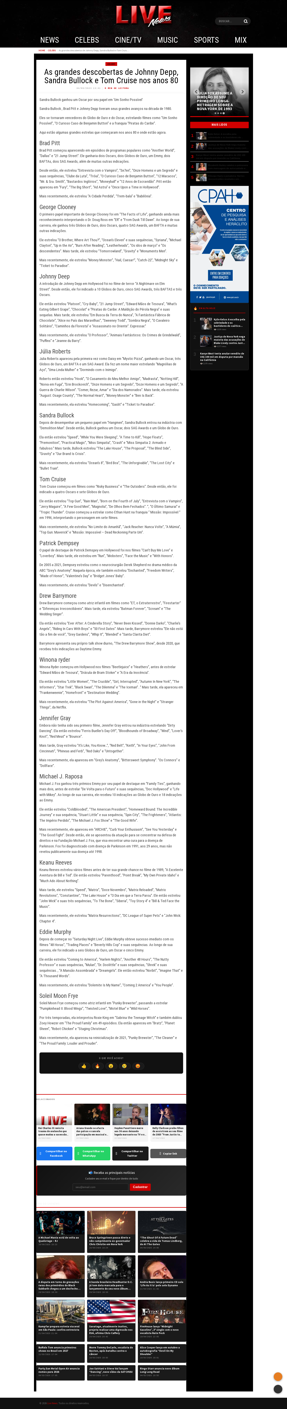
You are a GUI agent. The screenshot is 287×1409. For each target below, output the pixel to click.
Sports (206, 40)
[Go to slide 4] (223, 113)
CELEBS (87, 40)
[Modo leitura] (278, 1389)
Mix (241, 40)
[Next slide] (242, 92)
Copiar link (170, 1153)
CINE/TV (128, 40)
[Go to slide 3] (221, 113)
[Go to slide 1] (215, 113)
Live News (52, 1403)
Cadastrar (140, 1187)
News (49, 40)
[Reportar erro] (278, 1376)
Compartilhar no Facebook (56, 1153)
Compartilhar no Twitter (132, 1153)
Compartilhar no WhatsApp (93, 1153)
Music (167, 40)
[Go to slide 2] (218, 113)
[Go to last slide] (196, 92)
